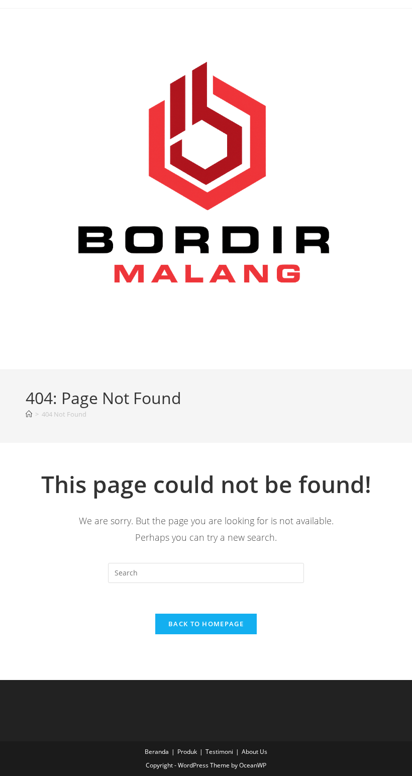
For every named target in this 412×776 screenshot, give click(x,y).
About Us (254, 751)
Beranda (157, 751)
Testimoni (219, 751)
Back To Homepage (206, 623)
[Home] (29, 414)
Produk (187, 751)
